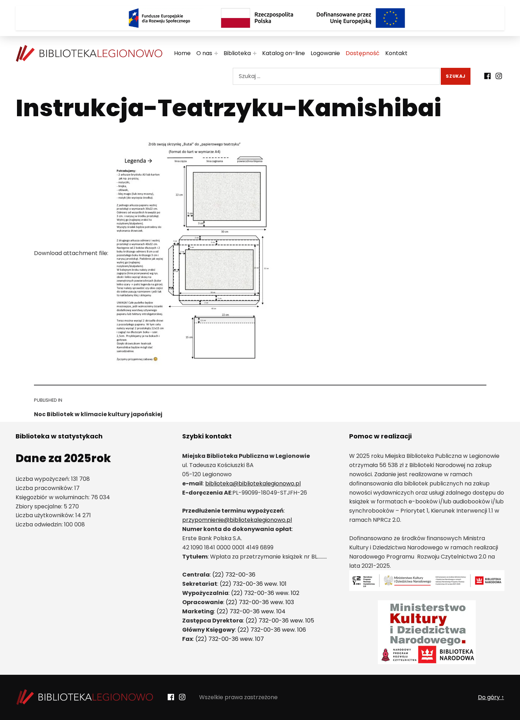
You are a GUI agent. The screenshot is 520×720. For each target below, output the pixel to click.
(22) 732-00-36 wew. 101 (253, 584)
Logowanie (325, 53)
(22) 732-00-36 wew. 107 (229, 639)
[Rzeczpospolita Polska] (260, 18)
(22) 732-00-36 (233, 575)
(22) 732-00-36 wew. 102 (265, 593)
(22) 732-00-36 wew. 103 (260, 602)
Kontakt (396, 53)
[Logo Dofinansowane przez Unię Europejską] (361, 18)
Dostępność (363, 53)
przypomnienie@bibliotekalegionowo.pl (237, 520)
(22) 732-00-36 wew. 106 (271, 630)
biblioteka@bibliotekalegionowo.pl (253, 483)
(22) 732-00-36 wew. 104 (250, 611)
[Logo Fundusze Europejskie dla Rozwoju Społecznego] (159, 18)
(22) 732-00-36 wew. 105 (279, 620)
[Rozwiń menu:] (216, 53)
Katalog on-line (283, 53)
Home (182, 53)
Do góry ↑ (491, 697)
